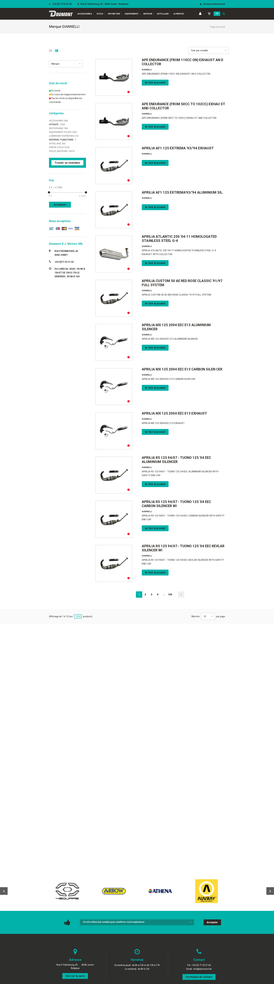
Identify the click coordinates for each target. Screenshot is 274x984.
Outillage (163, 14)
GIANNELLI (147, 70)
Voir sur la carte (75, 975)
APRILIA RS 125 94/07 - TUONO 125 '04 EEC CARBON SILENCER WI (176, 504)
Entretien (114, 14)
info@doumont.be (202, 969)
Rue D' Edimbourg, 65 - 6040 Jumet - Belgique (104, 4)
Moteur (147, 14)
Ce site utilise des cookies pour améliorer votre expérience (113, 922)
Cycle (100, 14)
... (164, 594)
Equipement (132, 14)
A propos (178, 14)
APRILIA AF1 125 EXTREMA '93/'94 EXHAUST (178, 148)
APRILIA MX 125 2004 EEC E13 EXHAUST (174, 413)
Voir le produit (156, 82)
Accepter (212, 922)
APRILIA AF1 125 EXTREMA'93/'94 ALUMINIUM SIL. (182, 192)
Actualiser (60, 204)
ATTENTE (54, 124)
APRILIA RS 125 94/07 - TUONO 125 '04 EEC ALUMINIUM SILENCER (176, 460)
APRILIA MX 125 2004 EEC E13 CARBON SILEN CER (182, 369)
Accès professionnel (214, 4)
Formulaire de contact (199, 976)
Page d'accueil (217, 27)
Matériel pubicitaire (61, 139)
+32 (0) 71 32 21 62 (62, 4)
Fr (217, 13)
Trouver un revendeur (67, 162)
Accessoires (84, 14)
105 (170, 594)
